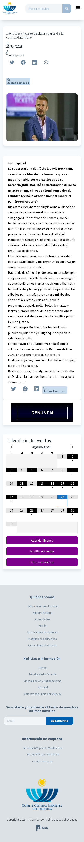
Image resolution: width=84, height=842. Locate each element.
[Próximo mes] (72, 447)
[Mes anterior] (11, 447)
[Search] (66, 8)
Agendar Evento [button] (42, 540)
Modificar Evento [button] (42, 551)
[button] (78, 7)
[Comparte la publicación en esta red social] (12, 62)
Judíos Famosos (18, 83)
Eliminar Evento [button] (42, 562)
